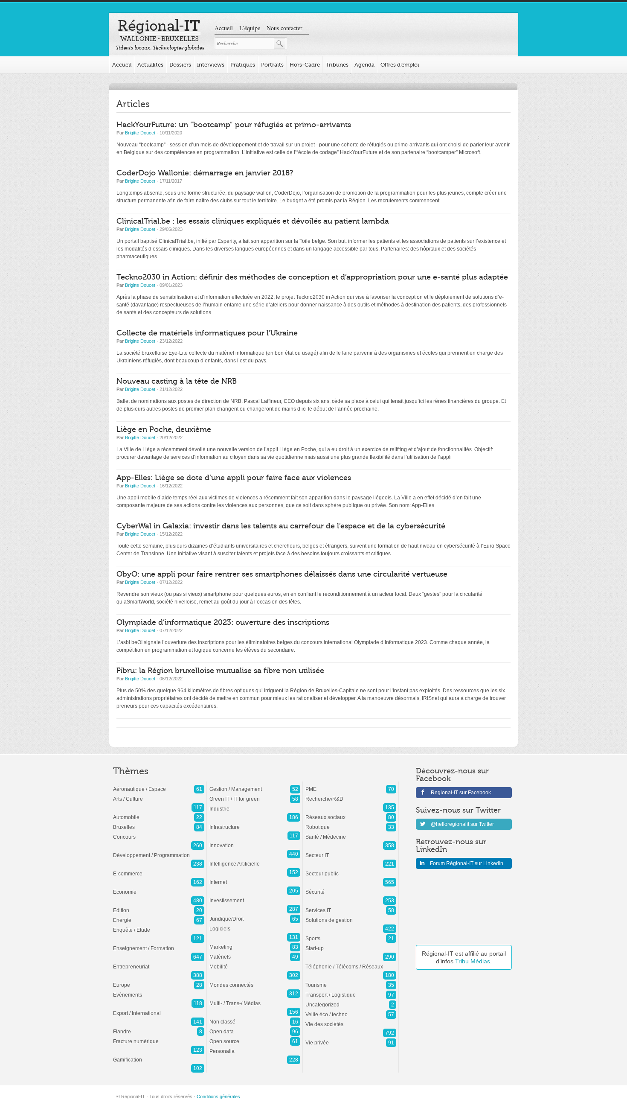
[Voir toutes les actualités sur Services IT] (350, 906)
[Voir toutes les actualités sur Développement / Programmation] (158, 851)
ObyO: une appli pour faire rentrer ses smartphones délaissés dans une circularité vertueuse (281, 574)
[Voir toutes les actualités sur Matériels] (254, 952)
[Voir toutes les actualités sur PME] (350, 785)
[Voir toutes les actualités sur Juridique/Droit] (254, 914)
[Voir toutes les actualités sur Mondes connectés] (254, 981)
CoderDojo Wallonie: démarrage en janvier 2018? (204, 173)
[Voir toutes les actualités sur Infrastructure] (254, 823)
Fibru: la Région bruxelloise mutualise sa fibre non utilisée (220, 670)
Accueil (224, 28)
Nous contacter (284, 28)
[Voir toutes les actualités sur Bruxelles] (158, 823)
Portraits (272, 64)
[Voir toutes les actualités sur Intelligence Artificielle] (254, 859)
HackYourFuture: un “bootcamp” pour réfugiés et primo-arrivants (233, 124)
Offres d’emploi (399, 64)
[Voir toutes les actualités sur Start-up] (350, 944)
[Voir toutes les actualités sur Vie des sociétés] (350, 1020)
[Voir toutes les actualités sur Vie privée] (350, 1038)
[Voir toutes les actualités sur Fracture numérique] (158, 1037)
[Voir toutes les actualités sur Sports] (350, 934)
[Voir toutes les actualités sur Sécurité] (350, 887)
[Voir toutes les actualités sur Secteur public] (350, 869)
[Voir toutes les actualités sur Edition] (158, 906)
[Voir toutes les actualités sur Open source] (254, 1037)
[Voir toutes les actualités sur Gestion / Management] (254, 785)
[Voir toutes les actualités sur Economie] (158, 887)
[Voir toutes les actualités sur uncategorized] (350, 1000)
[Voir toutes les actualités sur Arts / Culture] (158, 794)
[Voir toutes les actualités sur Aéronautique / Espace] (158, 785)
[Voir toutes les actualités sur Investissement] (254, 896)
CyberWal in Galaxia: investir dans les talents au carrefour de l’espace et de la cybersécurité (280, 526)
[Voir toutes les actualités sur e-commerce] (158, 869)
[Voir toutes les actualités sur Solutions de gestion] (350, 916)
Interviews (210, 64)
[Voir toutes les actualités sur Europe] (158, 981)
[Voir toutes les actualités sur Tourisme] (350, 981)
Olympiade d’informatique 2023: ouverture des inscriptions (222, 622)
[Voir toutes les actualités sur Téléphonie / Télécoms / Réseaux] (350, 962)
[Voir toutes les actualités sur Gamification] (158, 1055)
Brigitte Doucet (140, 132)
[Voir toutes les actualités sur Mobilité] (254, 962)
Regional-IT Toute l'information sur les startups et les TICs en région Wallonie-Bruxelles (160, 35)
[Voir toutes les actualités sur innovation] (254, 841)
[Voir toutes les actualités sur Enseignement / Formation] (158, 944)
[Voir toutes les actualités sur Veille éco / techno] (350, 1010)
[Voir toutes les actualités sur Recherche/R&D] (350, 794)
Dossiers (180, 64)
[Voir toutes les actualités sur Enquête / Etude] (158, 925)
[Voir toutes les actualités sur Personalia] (254, 1047)
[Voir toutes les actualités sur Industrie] (254, 804)
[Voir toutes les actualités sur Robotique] (350, 823)
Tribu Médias (472, 961)
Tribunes (337, 64)
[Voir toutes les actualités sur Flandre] (158, 1027)
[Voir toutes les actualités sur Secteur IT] (350, 851)
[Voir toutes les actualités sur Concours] (158, 832)
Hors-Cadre (305, 64)
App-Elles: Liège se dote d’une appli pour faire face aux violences (233, 477)
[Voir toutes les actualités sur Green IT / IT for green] (254, 794)
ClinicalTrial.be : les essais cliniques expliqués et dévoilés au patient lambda (252, 221)
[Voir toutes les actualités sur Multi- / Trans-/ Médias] (254, 999)
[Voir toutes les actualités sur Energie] (158, 916)
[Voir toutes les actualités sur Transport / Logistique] (350, 990)
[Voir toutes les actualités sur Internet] (254, 878)
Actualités (150, 64)
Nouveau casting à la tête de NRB (176, 381)
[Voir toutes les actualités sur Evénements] (158, 990)
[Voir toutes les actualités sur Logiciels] (254, 924)
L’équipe (249, 28)
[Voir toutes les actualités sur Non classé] (254, 1017)
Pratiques (242, 64)
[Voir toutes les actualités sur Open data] (254, 1027)
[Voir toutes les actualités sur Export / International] (158, 1009)
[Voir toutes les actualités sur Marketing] (254, 943)
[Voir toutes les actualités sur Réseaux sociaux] (350, 813)
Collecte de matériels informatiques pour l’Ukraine (207, 333)
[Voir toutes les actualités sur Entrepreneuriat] (158, 962)
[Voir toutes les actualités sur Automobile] (158, 813)
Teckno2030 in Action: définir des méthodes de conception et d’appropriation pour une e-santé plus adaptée (312, 277)
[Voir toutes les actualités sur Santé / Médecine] (350, 832)
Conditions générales (218, 1096)
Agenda (364, 64)
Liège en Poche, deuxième (163, 429)
